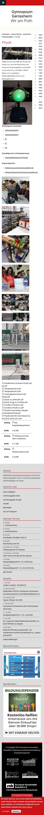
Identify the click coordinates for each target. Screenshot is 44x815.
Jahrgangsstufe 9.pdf (12, 391)
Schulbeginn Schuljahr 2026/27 (15, 538)
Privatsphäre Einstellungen (22, 795)
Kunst (41, 70)
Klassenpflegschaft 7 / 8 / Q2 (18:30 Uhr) (18, 568)
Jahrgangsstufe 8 (11, 130)
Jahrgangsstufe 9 (11, 135)
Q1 (6, 143)
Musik (41, 82)
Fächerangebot (7, 37)
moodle (6, 504)
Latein (41, 73)
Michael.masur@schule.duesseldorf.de (19, 168)
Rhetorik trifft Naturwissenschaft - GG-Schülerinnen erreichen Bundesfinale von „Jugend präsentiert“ (21, 632)
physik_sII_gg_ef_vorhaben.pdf (16, 402)
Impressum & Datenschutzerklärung (26, 750)
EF (6, 139)
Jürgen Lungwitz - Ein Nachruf (14, 585)
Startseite (5, 34)
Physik (41, 91)
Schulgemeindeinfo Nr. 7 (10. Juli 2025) (18, 615)
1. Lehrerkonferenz (10, 525)
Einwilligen (6, 811)
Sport (41, 108)
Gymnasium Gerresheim (22, 13)
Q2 (6, 148)
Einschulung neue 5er (11, 544)
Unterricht (27, 34)
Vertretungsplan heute (11, 496)
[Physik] (15, 203)
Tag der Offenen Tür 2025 (12, 600)
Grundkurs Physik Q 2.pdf (14, 408)
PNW (41, 94)
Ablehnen (16, 811)
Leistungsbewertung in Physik (16, 158)
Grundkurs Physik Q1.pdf (13, 405)
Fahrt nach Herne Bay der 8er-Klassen (17, 556)
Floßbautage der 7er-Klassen (14, 550)
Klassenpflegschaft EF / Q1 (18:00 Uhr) (18, 562)
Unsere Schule (16, 34)
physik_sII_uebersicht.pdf (13, 400)
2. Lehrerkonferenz (10, 531)
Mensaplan (7, 508)
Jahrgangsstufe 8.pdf (12, 389)
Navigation (3, 2)
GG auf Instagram (10, 512)
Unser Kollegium (9, 492)
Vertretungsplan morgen (12, 500)
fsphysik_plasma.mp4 (20, 452)
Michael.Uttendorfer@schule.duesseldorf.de (21, 172)
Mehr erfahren (27, 807)
